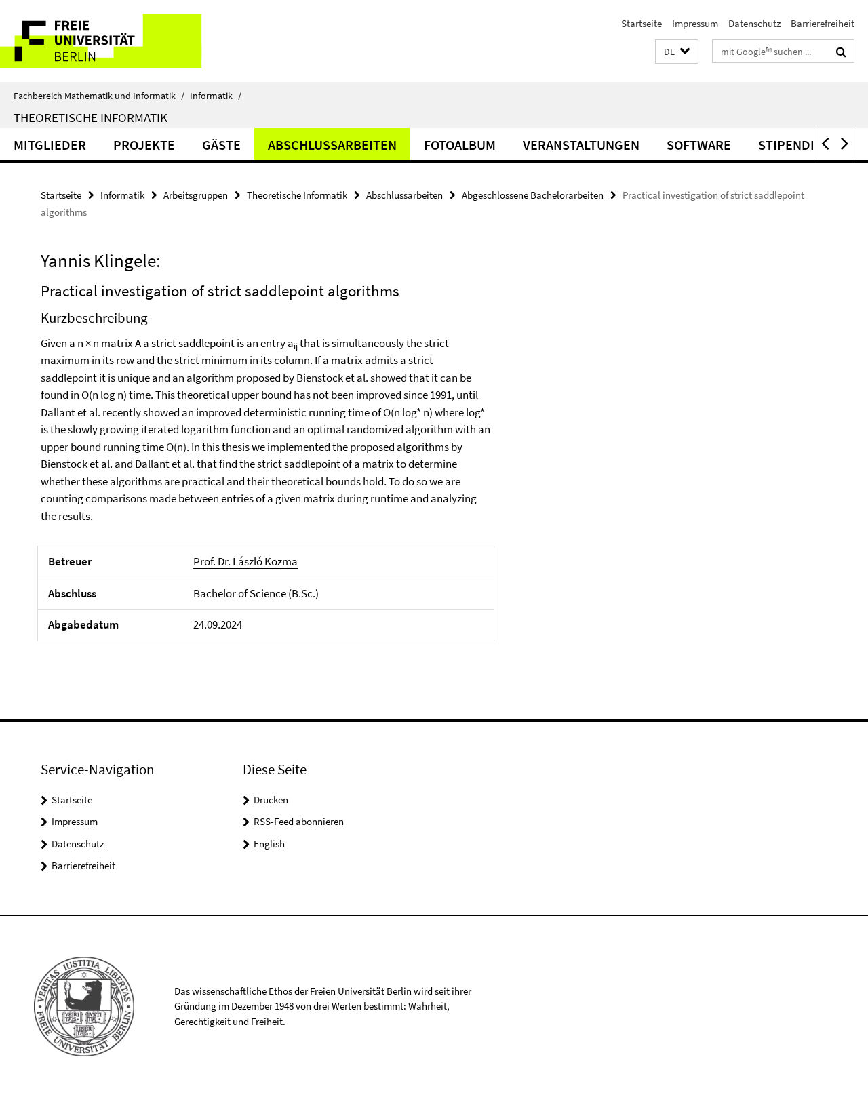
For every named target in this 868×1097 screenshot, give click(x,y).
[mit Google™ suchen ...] (841, 51)
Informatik (215, 95)
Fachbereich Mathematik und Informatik (99, 95)
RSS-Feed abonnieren (299, 821)
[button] (676, 51)
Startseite (641, 23)
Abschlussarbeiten (332, 144)
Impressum (695, 23)
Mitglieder (50, 144)
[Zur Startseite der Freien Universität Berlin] (113, 41)
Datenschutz (754, 23)
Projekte (144, 144)
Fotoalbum (460, 144)
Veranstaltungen (581, 144)
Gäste (221, 144)
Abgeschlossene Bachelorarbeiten (533, 194)
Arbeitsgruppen (195, 194)
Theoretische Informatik (90, 117)
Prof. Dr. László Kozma (245, 561)
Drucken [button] (271, 799)
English (269, 843)
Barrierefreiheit (822, 23)
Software (699, 144)
